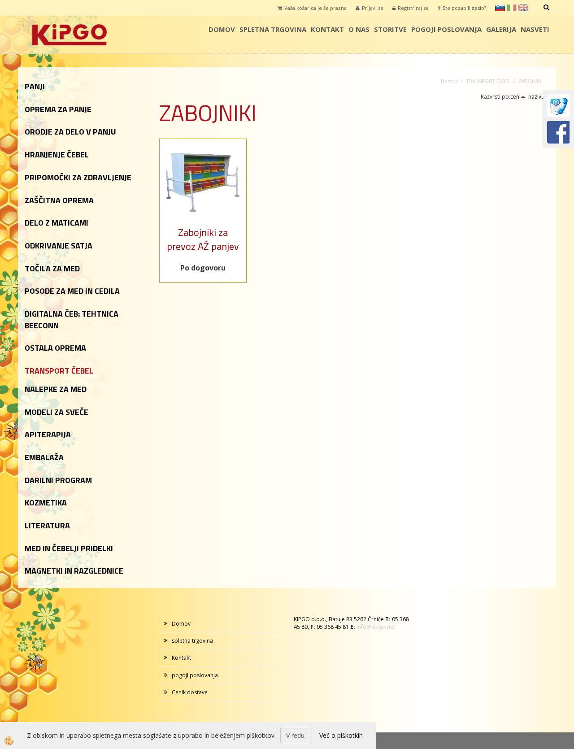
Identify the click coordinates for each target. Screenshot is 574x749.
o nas (359, 29)
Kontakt (327, 29)
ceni (515, 96)
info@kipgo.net (376, 627)
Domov (222, 29)
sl (500, 7)
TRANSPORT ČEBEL (488, 81)
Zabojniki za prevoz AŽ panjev (203, 239)
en (523, 7)
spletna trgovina (272, 29)
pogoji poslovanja (446, 29)
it (512, 7)
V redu (295, 735)
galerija (501, 29)
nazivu (536, 96)
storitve (390, 29)
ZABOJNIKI (530, 81)
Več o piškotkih (341, 735)
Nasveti (535, 29)
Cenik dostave (190, 692)
